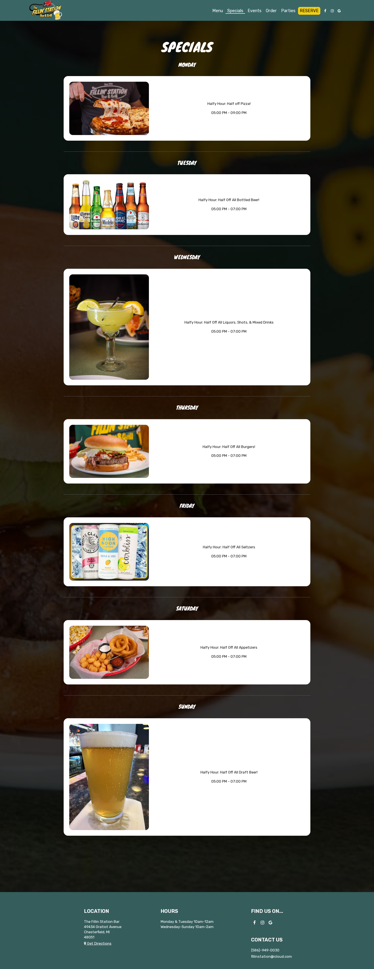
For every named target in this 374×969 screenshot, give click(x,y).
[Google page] (339, 10)
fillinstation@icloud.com (271, 956)
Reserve (309, 11)
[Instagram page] (332, 10)
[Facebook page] (325, 10)
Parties (288, 11)
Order (271, 11)
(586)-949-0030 (265, 950)
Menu (217, 11)
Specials (235, 11)
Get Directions (98, 943)
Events (254, 11)
